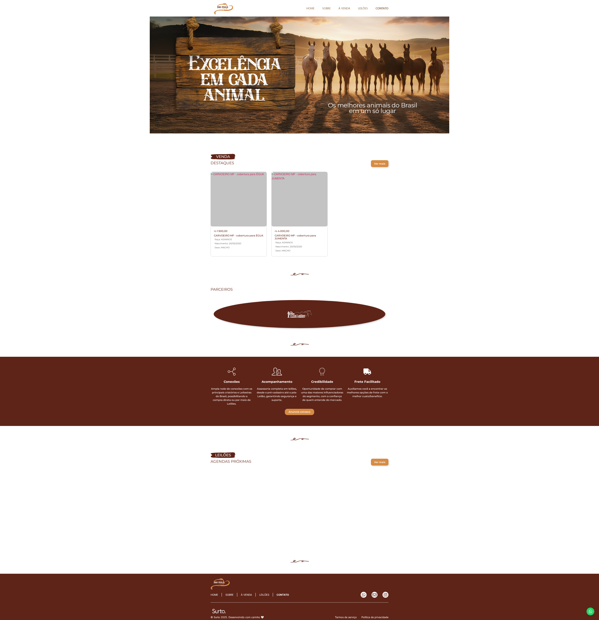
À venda (344, 8)
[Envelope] (374, 595)
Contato (382, 8)
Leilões (363, 8)
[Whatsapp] (364, 595)
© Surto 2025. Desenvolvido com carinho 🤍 (237, 617)
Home (310, 8)
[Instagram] (385, 595)
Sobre (326, 8)
